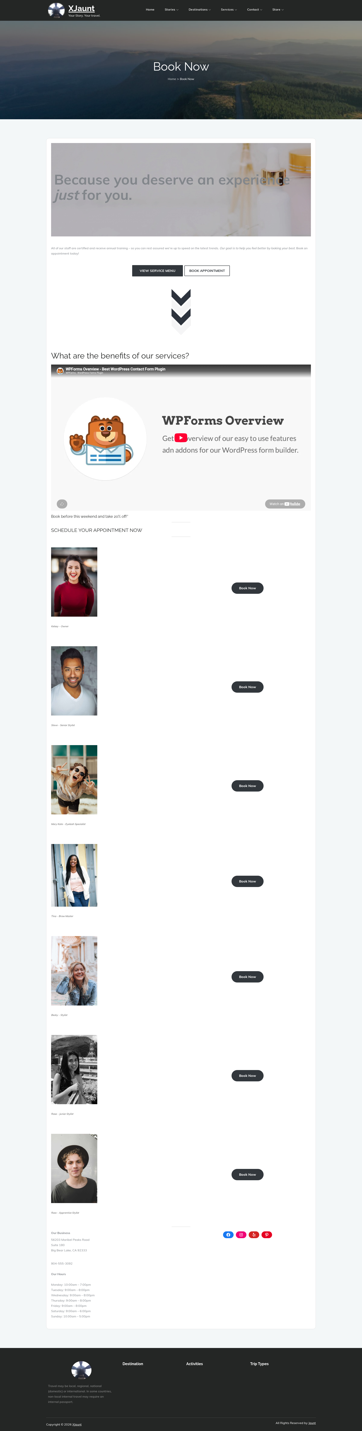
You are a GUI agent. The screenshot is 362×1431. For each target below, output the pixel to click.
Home (150, 9)
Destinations (198, 9)
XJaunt (81, 8)
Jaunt (312, 1423)
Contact (253, 9)
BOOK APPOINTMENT (207, 271)
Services (227, 9)
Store (276, 9)
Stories (170, 9)
